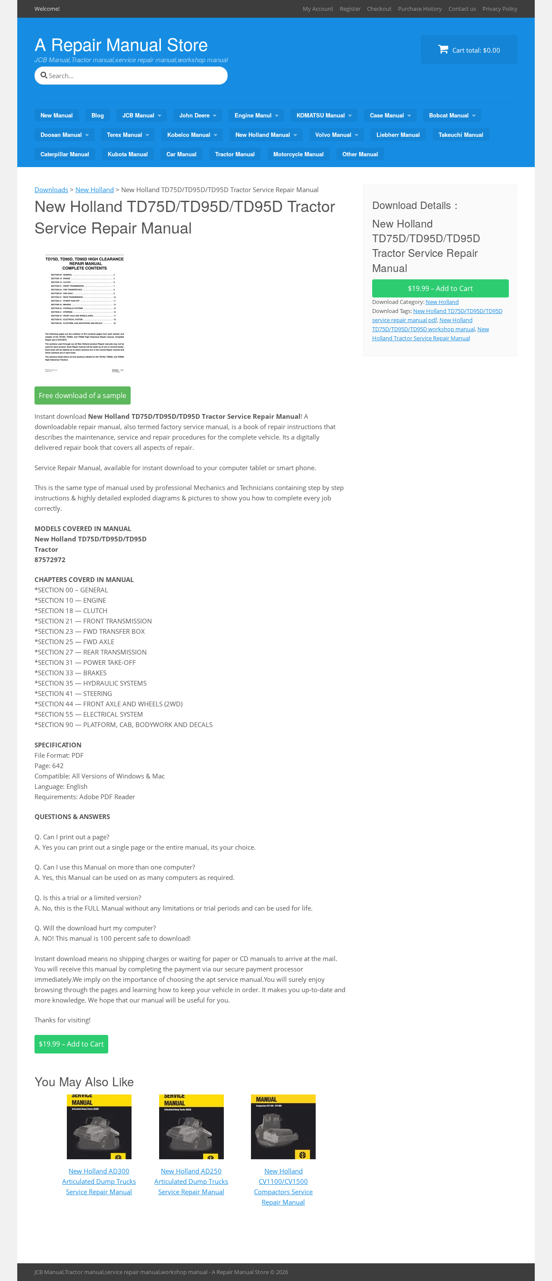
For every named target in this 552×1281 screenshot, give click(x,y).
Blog (97, 115)
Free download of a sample (82, 395)
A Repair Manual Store (121, 43)
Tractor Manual (235, 154)
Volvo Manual (333, 134)
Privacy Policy (500, 9)
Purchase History (420, 9)
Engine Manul (253, 115)
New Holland (442, 302)
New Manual (57, 115)
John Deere (194, 115)
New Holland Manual (262, 134)
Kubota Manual (128, 154)
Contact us (462, 9)
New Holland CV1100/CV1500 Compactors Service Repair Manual (283, 1186)
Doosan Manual (61, 134)
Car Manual (181, 154)
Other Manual (360, 154)
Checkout (379, 9)
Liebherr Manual (398, 134)
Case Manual (387, 115)
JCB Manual (138, 115)
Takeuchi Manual (461, 134)
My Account (318, 9)
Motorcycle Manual (298, 154)
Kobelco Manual (188, 134)
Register (350, 9)
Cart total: (475, 50)
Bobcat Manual (449, 115)
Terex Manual (124, 134)
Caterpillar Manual (65, 154)
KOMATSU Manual (321, 115)
